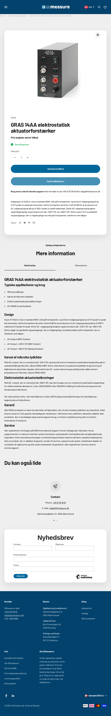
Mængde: (15, 151)
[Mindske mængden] (15, 157)
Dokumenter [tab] (81, 265)
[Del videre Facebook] (20, 222)
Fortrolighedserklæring (15, 673)
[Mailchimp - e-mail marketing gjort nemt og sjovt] (84, 579)
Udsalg (84, 613)
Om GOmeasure (11, 663)
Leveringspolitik (12, 678)
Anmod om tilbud (55, 168)
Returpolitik (10, 683)
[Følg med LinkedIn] (13, 696)
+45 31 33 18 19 (59, 502)
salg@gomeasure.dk (14, 615)
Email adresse (20, 555)
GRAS (13, 117)
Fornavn (17, 544)
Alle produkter (88, 618)
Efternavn (60, 544)
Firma (16, 565)
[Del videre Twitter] (24, 222)
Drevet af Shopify (32, 705)
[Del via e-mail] (34, 222)
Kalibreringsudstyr (17, 15)
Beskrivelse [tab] (30, 265)
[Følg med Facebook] (6, 696)
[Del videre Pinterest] (29, 222)
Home (3, 15)
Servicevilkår (10, 668)
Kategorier (86, 608)
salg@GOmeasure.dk (59, 508)
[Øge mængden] (28, 157)
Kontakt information (13, 658)
